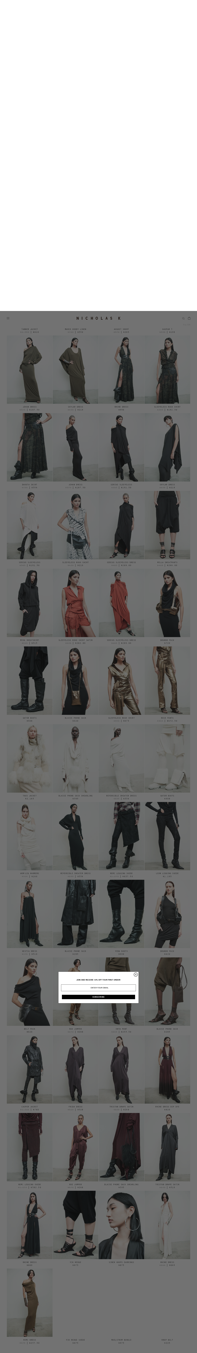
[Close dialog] (136, 663)
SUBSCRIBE (98, 686)
